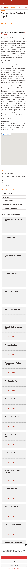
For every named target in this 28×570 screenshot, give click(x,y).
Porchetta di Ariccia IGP (10, 208)
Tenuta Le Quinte (11, 273)
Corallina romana (8, 201)
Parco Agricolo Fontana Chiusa (13, 256)
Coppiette (6, 197)
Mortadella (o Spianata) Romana (12, 204)
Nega (14, 561)
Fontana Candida (11, 237)
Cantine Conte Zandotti (13, 309)
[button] (26, 545)
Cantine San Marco (11, 291)
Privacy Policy (16, 568)
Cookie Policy (10, 568)
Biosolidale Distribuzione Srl (14, 220)
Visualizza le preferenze (14, 565)
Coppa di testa (7, 193)
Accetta (14, 557)
